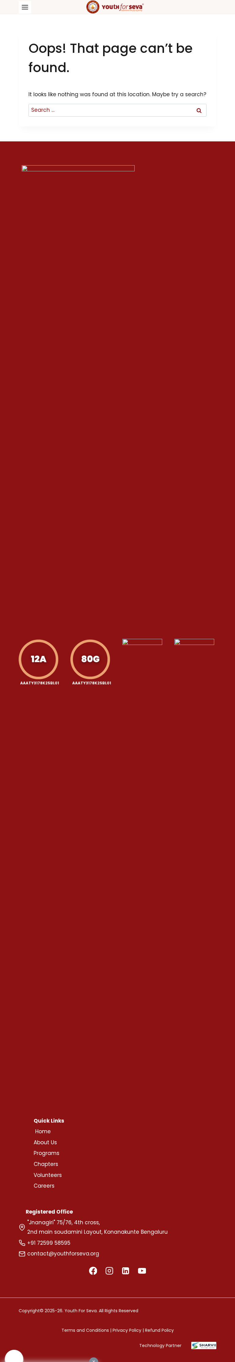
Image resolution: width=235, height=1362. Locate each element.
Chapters (46, 1164)
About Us (45, 1142)
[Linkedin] (126, 1271)
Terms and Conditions (85, 1330)
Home (43, 1131)
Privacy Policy (127, 1330)
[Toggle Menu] (25, 7)
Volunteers (48, 1175)
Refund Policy (159, 1330)
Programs (46, 1153)
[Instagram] (109, 1271)
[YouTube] (142, 1271)
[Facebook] (93, 1271)
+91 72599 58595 (48, 1243)
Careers (44, 1185)
